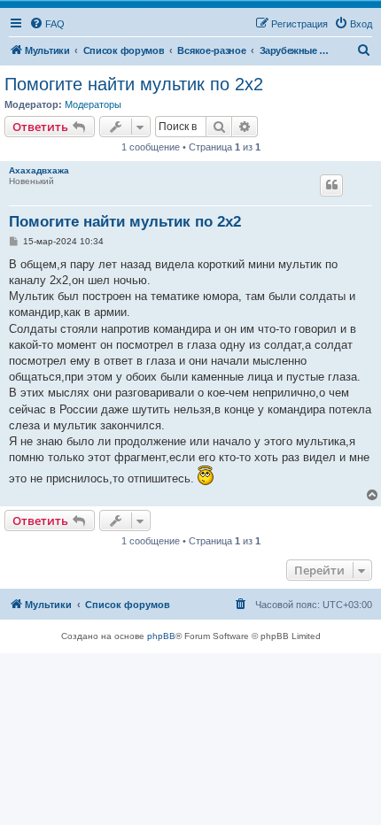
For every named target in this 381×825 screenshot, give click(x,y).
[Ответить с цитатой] (331, 185)
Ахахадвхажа (39, 170)
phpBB (161, 636)
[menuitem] (47, 24)
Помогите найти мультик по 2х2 (133, 84)
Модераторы (93, 104)
